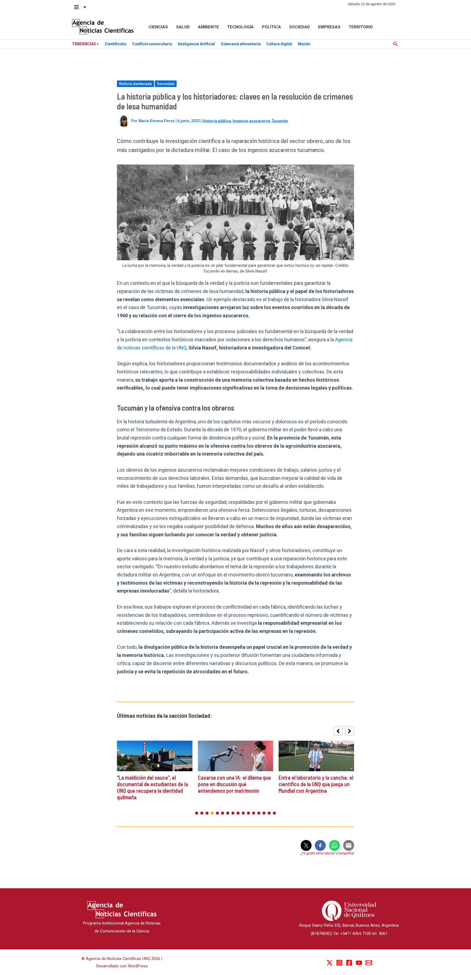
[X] (329, 962)
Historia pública (217, 120)
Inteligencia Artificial (196, 44)
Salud (183, 27)
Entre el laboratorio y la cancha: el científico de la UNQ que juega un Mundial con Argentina (316, 784)
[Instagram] (339, 962)
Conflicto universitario (152, 44)
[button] (80, 7)
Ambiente (208, 27)
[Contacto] (369, 962)
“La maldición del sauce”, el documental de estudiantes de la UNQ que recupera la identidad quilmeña (152, 787)
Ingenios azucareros (251, 120)
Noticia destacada (135, 84)
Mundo (304, 44)
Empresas (329, 27)
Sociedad (299, 27)
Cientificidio (115, 44)
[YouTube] (359, 962)
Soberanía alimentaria (241, 44)
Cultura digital (279, 44)
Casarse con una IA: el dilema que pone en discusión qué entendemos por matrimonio (234, 784)
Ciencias (158, 27)
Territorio (361, 27)
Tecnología (240, 27)
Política (271, 27)
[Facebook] (349, 962)
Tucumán (280, 120)
